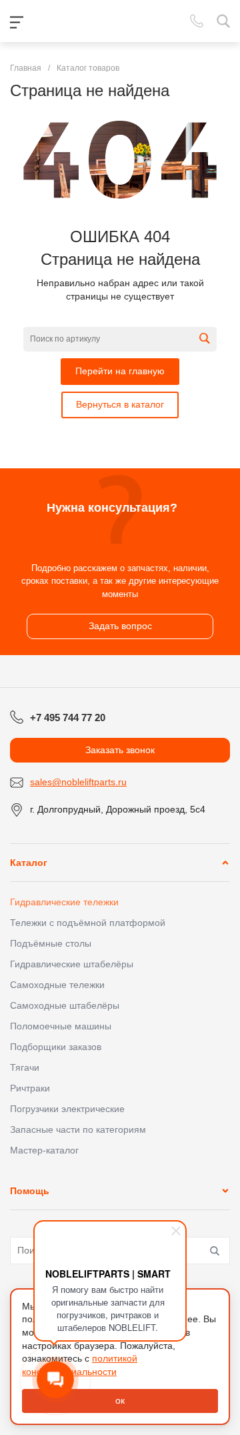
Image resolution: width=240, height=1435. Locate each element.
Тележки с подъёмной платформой (87, 922)
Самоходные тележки (57, 984)
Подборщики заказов (55, 1046)
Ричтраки (30, 1088)
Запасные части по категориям (78, 1129)
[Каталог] (225, 862)
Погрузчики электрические (67, 1108)
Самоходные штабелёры (64, 1005)
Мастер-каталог (44, 1150)
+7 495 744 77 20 (67, 717)
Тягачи (24, 1067)
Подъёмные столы (50, 943)
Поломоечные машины (60, 1026)
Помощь (29, 1190)
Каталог (28, 862)
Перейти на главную (120, 371)
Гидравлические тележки (64, 902)
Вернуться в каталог (120, 404)
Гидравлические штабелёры (71, 964)
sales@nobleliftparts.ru (78, 782)
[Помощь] (225, 1190)
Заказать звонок (120, 750)
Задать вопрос (120, 625)
